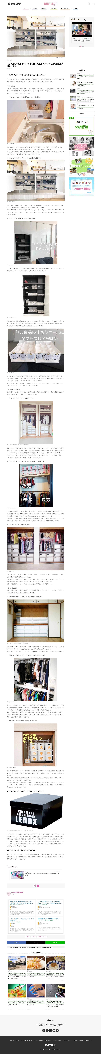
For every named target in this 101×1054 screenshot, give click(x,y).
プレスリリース (88, 1040)
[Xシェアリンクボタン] (47, 1030)
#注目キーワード (42, 936)
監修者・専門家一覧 (28, 1040)
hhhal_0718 (12, 767)
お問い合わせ (47, 1040)
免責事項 (76, 1040)
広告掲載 (41, 1040)
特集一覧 (12, 1040)
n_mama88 (12, 507)
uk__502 (61, 57)
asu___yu (12, 701)
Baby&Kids (53, 8)
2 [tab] (80, 46)
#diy (33, 936)
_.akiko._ (11, 571)
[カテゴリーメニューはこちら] (93, 4)
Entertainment (65, 8)
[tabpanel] (82, 32)
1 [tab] (79, 46)
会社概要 (81, 1040)
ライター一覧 (19, 1040)
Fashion (26, 8)
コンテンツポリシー (68, 1040)
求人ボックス (16, 914)
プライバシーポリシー (57, 1040)
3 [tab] (82, 46)
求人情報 (35, 1040)
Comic (75, 8)
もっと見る (81, 113)
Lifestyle (43, 8)
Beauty (35, 8)
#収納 (28, 936)
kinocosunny (12, 143)
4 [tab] (83, 46)
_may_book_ (12, 264)
